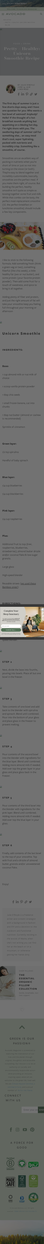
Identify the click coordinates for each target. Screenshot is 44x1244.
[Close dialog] (42, 609)
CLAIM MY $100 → (11, 630)
